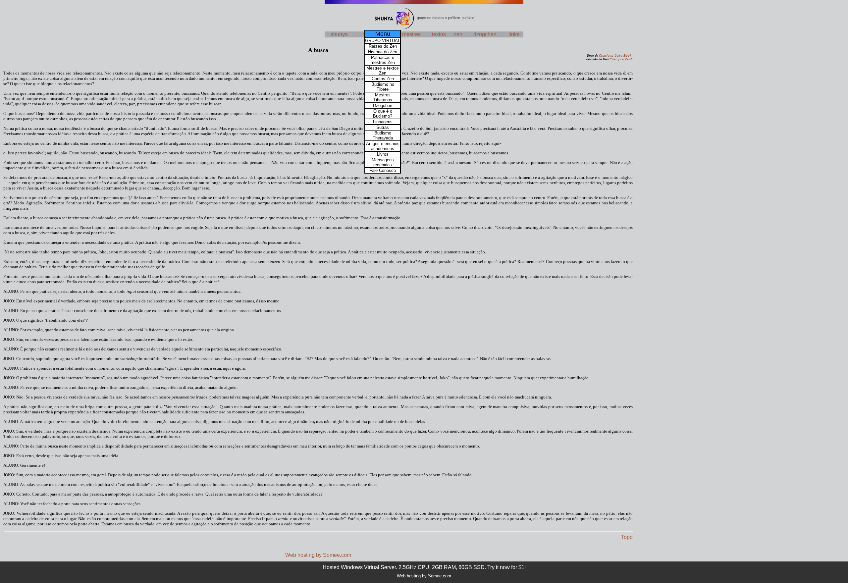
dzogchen (485, 34)
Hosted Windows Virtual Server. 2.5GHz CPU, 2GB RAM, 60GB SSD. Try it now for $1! (424, 567)
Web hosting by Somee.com (318, 555)
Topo (627, 537)
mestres (411, 34)
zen (458, 34)
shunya (339, 34)
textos (439, 34)
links (513, 34)
